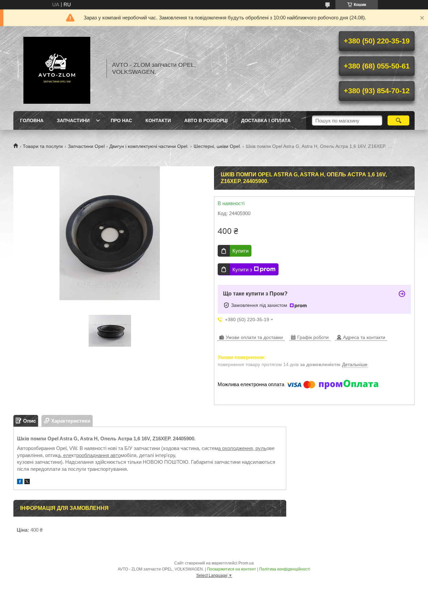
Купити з (242, 269)
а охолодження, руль (242, 448)
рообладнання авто (98, 455)
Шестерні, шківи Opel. (217, 146)
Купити (240, 251)
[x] (27, 482)
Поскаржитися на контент (231, 569)
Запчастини (73, 120)
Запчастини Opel (86, 146)
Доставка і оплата (266, 120)
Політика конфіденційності (284, 569)
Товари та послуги (43, 146)
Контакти (158, 120)
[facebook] (20, 482)
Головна (31, 120)
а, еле (65, 455)
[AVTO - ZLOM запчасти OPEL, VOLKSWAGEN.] (56, 68)
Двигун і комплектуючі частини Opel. (149, 146)
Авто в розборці (206, 120)
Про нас (121, 120)
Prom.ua (246, 563)
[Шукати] (398, 120)
